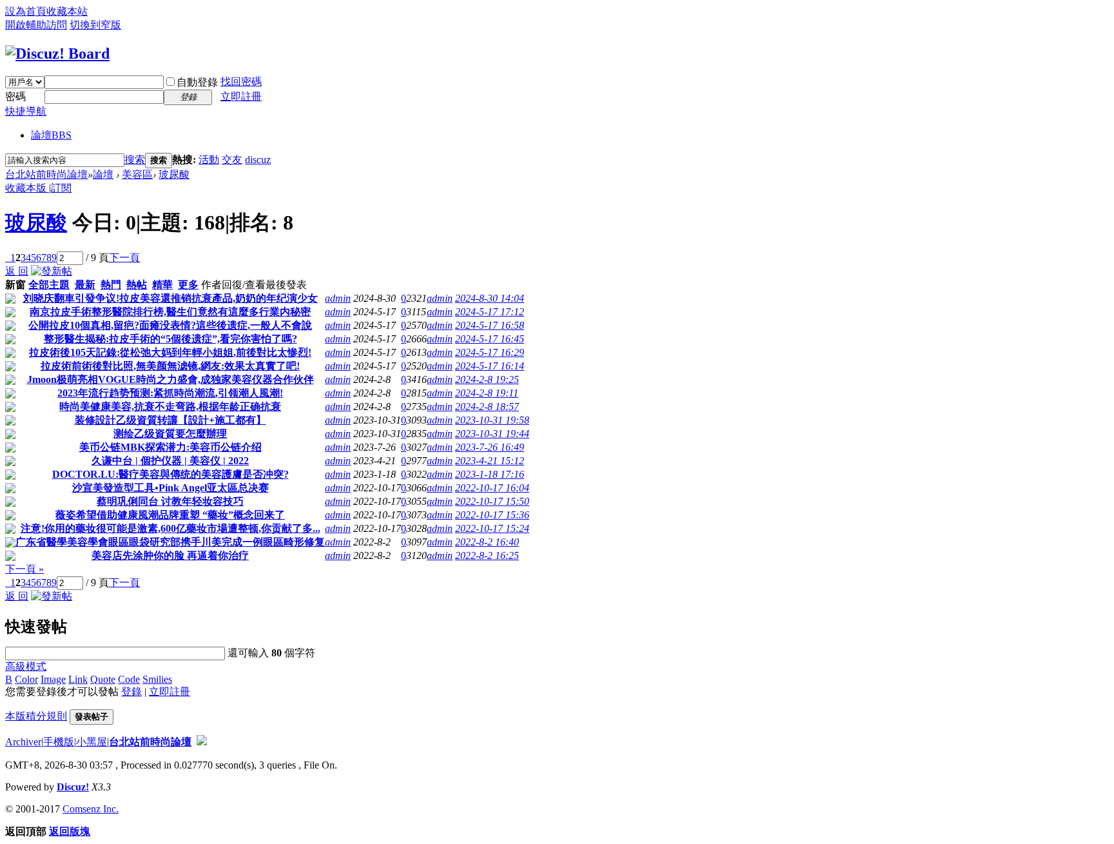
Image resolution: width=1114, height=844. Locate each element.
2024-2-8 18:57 (487, 406)
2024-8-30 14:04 (489, 298)
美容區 (137, 174)
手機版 (58, 741)
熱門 (111, 284)
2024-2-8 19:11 (486, 393)
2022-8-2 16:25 (487, 555)
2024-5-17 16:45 (489, 338)
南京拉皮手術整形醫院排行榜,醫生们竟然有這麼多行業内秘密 (170, 311)
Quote (102, 679)
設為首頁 (25, 11)
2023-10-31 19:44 (492, 433)
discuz (258, 159)
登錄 (131, 691)
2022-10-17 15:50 (492, 501)
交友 (232, 159)
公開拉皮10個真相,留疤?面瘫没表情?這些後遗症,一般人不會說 (170, 325)
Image (53, 679)
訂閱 (61, 187)
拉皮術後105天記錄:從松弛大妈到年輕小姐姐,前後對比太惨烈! (170, 352)
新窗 (15, 284)
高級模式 (25, 666)
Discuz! (73, 786)
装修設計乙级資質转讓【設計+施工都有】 (170, 420)
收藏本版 (27, 187)
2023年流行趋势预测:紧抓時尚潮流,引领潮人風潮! (170, 393)
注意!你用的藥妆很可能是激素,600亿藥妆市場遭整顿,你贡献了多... (170, 528)
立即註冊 (241, 96)
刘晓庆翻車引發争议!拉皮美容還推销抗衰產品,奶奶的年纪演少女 (170, 298)
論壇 (51, 135)
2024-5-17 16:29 (489, 352)
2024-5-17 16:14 (489, 365)
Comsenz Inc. (91, 808)
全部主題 (49, 284)
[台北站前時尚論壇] (57, 53)
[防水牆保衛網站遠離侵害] (202, 741)
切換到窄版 (95, 24)
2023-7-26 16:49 (489, 447)
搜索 (134, 159)
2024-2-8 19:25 (487, 379)
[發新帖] (51, 271)
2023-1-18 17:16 (489, 474)
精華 (162, 284)
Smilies (157, 679)
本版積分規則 (36, 716)
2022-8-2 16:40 (487, 541)
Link (78, 679)
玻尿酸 (174, 174)
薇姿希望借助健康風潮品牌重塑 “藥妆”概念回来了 (170, 514)
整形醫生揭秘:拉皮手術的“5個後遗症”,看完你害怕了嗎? (170, 338)
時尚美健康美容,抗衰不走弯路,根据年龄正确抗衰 (170, 406)
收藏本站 (67, 11)
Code (129, 679)
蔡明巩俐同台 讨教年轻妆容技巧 (170, 501)
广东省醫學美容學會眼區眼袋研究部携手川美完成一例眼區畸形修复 (170, 541)
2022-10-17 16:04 (492, 487)
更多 (188, 284)
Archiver (23, 741)
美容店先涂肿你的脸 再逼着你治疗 (170, 555)
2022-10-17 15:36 (492, 514)
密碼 (15, 96)
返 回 (16, 271)
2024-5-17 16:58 (489, 325)
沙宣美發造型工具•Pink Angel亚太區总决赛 (170, 487)
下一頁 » (24, 569)
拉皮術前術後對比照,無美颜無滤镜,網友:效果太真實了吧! (170, 365)
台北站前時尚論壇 (46, 174)
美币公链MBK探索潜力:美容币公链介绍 (170, 447)
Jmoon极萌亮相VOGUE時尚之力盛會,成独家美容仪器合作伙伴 (170, 379)
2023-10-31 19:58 (492, 420)
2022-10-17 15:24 (492, 528)
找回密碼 (241, 81)
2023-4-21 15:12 (489, 460)
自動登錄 (197, 82)
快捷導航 (25, 111)
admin (338, 298)
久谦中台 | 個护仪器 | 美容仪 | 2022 (170, 460)
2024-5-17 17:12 (489, 311)
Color (26, 679)
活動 (209, 159)
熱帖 (136, 284)
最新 (85, 284)
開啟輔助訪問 (36, 24)
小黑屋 (91, 741)
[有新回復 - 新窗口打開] (10, 300)
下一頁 (124, 257)
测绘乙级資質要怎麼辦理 (170, 433)
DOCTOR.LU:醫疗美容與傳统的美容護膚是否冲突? (170, 474)
